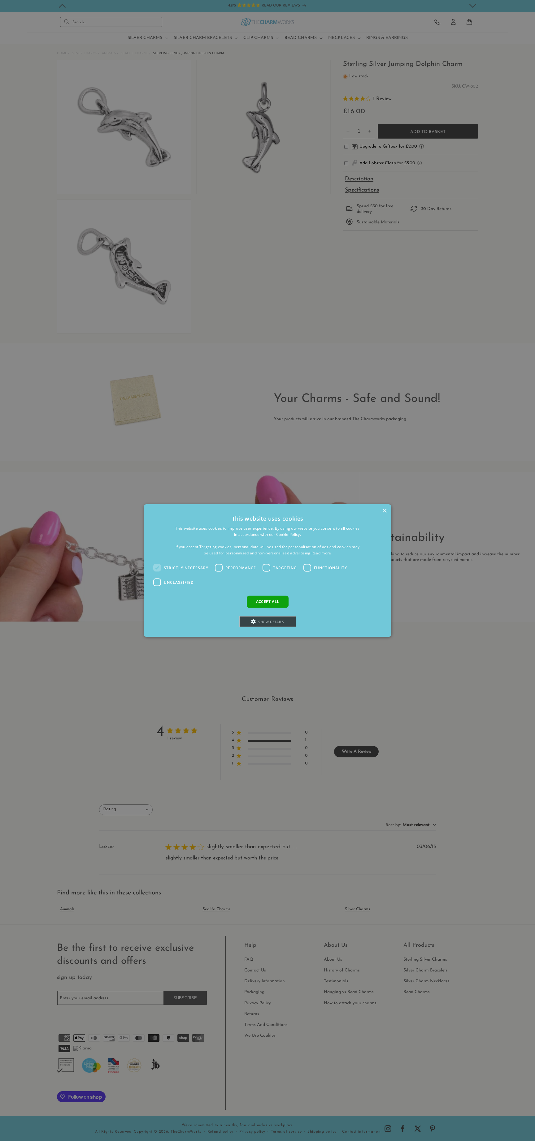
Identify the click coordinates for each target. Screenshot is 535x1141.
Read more (321, 552)
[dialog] (267, 570)
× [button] (384, 511)
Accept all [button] (267, 601)
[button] (267, 621)
